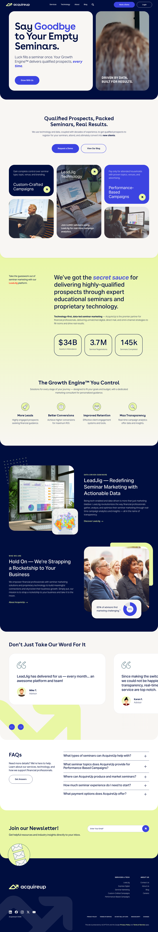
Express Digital (123, 886)
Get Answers (21, 779)
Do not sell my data (121, 917)
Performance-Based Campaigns (117, 897)
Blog (85, 5)
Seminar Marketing (122, 890)
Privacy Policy (92, 917)
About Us (145, 886)
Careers (146, 893)
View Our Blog (93, 148)
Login (144, 5)
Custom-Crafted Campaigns (118, 893)
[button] (53, 4)
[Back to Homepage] (27, 887)
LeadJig (13, 283)
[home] (18, 4)
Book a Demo (124, 5)
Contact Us (144, 883)
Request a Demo (65, 148)
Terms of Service (106, 917)
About (77, 5)
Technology (65, 5)
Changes (146, 917)
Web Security (135, 917)
